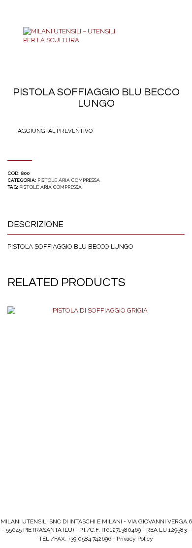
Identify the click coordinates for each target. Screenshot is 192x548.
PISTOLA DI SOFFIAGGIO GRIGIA (96, 399)
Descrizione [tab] (35, 224)
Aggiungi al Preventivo (55, 131)
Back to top (24, 4)
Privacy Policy (135, 538)
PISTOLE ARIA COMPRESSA (68, 180)
